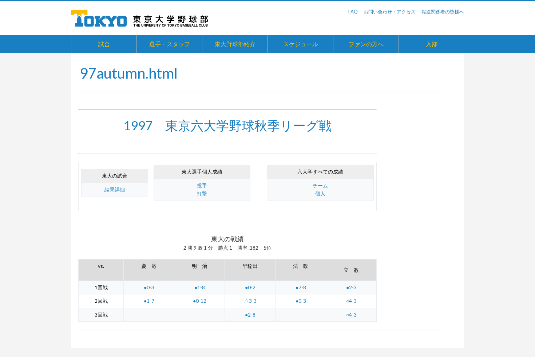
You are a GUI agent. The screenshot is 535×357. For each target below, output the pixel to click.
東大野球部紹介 (235, 43)
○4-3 (351, 301)
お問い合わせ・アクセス (390, 12)
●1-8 (199, 287)
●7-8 (301, 287)
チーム (320, 185)
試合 (104, 43)
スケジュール (300, 43)
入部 (431, 43)
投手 (202, 185)
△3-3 (250, 301)
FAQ (353, 12)
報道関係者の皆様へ (442, 12)
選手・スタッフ (169, 43)
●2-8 (250, 315)
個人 (320, 193)
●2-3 (351, 287)
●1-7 (149, 301)
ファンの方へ (366, 43)
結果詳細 (114, 189)
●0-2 (250, 287)
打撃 (202, 193)
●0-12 (199, 301)
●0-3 (149, 287)
